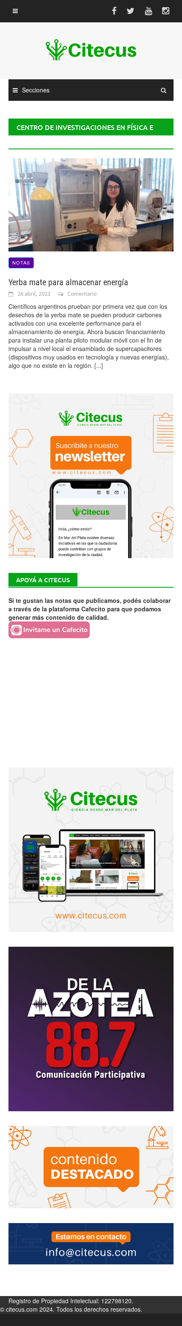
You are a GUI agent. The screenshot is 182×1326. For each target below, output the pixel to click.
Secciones (36, 90)
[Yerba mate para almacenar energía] (91, 204)
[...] (98, 365)
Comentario (82, 293)
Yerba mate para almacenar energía (68, 282)
